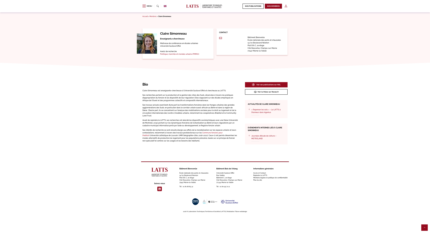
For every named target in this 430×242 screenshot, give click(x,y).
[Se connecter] (286, 6)
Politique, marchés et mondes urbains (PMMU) (179, 54)
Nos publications (253, 6)
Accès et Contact (259, 173)
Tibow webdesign (241, 211)
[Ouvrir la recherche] (158, 6)
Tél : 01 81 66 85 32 (186, 186)
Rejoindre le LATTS (260, 175)
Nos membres (273, 6)
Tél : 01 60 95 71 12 (223, 186)
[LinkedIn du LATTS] (159, 189)
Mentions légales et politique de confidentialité (270, 178)
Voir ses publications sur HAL (268, 85)
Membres (152, 16)
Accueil (145, 16)
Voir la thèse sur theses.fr (268, 92)
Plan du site (257, 180)
